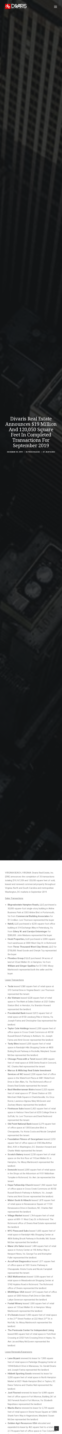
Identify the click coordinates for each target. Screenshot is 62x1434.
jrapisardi (50, 452)
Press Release (34, 452)
